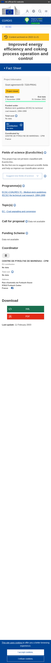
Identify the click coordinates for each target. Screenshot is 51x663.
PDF (28, 316)
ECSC (9, 27)
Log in (27, 11)
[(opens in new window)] (11, 10)
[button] (33, 11)
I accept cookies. (25, 652)
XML (28, 309)
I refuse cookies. (25, 659)
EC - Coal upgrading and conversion (19, 211)
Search (40, 11)
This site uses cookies (12, 643)
